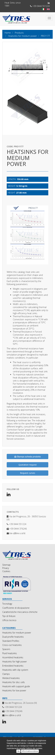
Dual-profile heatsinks (13, 636)
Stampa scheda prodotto (28, 456)
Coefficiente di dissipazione (15, 607)
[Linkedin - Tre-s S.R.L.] (49, 3)
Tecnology (7, 603)
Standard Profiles (10, 640)
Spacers (6, 649)
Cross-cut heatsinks (12, 645)
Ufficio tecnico (9, 620)
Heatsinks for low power (14, 690)
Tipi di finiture (8, 616)
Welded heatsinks (11, 678)
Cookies (6, 571)
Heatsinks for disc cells (13, 682)
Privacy (5, 568)
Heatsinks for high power (14, 661)
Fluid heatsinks (9, 653)
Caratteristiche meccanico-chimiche (19, 611)
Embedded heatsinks (12, 665)
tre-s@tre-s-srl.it (17, 533)
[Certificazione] (27, 585)
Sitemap (6, 564)
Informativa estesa (30, 751)
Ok (18, 751)
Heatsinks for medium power (16, 632)
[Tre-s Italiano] (43, 9)
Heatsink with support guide (16, 686)
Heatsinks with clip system (15, 669)
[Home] (27, 555)
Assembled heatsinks (12, 657)
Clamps (6, 673)
